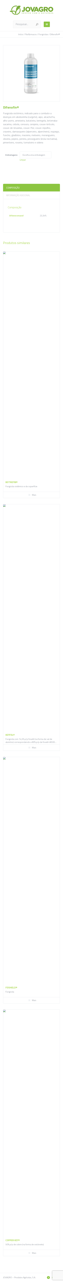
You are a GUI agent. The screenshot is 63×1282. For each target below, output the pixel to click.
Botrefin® (12, 482)
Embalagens (11, 154)
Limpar (23, 159)
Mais (34, 494)
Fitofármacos (31, 34)
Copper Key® (13, 1240)
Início (20, 34)
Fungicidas (43, 34)
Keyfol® (10, 735)
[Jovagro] (31, 10)
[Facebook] (48, 1277)
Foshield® (11, 987)
